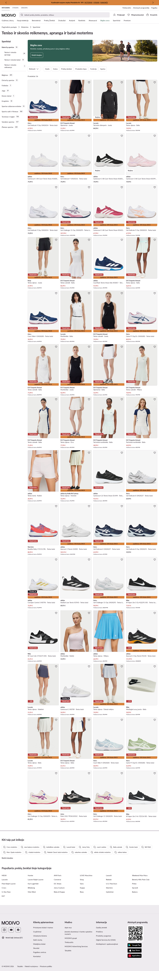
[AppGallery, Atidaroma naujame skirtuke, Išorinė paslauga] (135, 956)
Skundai (36, 948)
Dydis (47, 69)
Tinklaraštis (127, 8)
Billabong (31, 888)
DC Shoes (57, 884)
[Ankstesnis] (6, 2)
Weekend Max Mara (139, 875)
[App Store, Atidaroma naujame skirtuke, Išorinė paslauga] (135, 950)
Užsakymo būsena (40, 936)
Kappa (82, 888)
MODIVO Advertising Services (79, 946)
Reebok (109, 879)
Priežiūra (99, 932)
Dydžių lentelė (101, 927)
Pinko (134, 884)
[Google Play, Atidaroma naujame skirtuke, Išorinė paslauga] (135, 945)
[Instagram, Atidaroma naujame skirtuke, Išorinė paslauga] (4, 929)
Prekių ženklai (66, 69)
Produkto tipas (81, 69)
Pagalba (154, 8)
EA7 (3, 896)
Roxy (82, 892)
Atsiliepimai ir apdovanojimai (107, 944)
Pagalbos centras (39, 952)
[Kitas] (153, 2)
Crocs (4, 888)
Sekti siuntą (37, 940)
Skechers (109, 888)
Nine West (32, 892)
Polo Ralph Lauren (9, 884)
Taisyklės (78, 950)
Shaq (82, 879)
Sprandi (135, 888)
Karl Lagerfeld (33, 884)
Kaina (55, 69)
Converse (57, 879)
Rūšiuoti (32, 69)
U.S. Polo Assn (111, 884)
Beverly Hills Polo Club (140, 879)
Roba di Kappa (59, 892)
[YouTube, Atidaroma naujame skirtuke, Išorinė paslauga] (11, 929)
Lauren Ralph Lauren (35, 879)
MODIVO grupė (79, 938)
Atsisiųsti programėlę (142, 8)
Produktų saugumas (103, 936)
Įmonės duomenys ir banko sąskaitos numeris (78, 933)
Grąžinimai (37, 932)
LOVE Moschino (86, 875)
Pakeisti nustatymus (31, 966)
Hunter (30, 875)
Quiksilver (110, 892)
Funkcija (93, 69)
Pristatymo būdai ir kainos (43, 927)
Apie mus (68, 927)
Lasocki (109, 875)
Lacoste (5, 879)
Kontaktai (37, 956)
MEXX (4, 875)
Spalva (102, 69)
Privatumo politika (46, 966)
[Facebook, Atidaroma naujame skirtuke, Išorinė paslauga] (18, 929)
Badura (134, 892)
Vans (82, 884)
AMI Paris (57, 875)
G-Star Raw (6, 892)
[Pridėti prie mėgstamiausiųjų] (56, 82)
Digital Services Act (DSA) (106, 940)
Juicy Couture (59, 888)
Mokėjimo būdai (39, 944)
